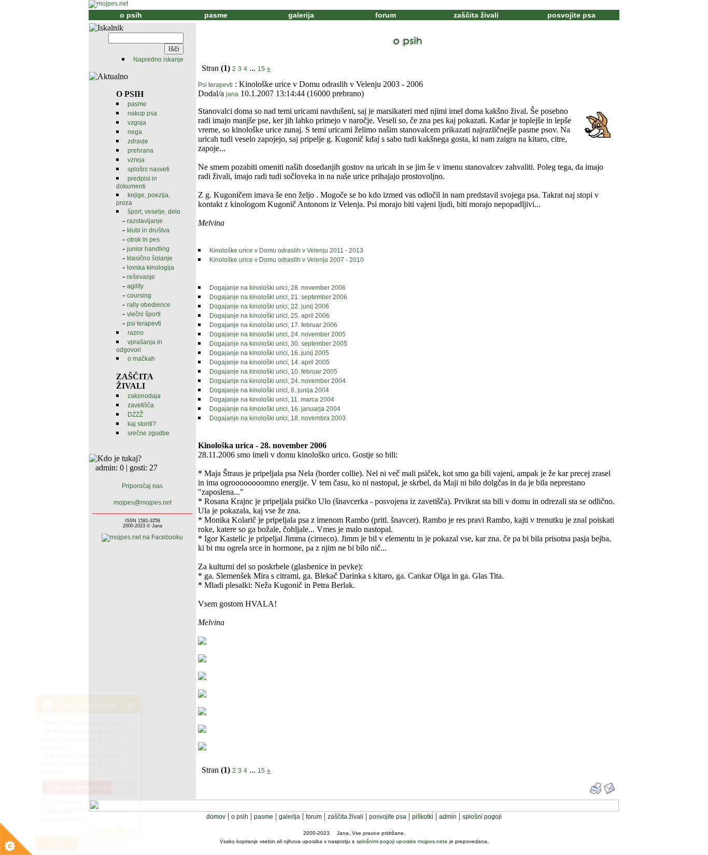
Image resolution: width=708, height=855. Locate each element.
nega (135, 132)
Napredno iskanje (158, 59)
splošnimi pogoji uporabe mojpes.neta (402, 841)
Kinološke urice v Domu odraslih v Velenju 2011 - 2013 (286, 250)
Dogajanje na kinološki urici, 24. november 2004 (277, 381)
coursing (139, 295)
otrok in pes (143, 239)
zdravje (138, 141)
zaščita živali (476, 15)
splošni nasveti (148, 169)
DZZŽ (135, 414)
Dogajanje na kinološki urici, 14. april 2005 (269, 362)
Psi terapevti (215, 85)
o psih (131, 15)
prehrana (140, 150)
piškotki (422, 816)
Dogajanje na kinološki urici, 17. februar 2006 (273, 325)
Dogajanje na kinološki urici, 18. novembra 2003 (277, 418)
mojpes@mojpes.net (143, 502)
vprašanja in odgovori (139, 345)
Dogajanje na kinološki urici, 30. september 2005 (278, 343)
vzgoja (137, 122)
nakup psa (142, 113)
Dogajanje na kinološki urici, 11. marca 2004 (271, 399)
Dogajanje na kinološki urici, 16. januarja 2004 (275, 408)
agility (135, 286)
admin (448, 816)
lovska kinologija (150, 267)
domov (215, 816)
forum (385, 15)
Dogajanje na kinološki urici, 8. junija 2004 (269, 390)
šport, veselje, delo (154, 211)
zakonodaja (144, 396)
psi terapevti (144, 323)
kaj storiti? (142, 424)
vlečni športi (144, 314)
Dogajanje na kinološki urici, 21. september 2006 (278, 297)
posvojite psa (571, 15)
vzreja (136, 160)
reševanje (141, 277)
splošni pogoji (482, 816)
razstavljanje (145, 221)
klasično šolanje (150, 258)
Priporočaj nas (142, 486)
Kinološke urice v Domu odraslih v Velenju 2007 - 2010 (286, 259)
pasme (216, 15)
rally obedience (149, 304)
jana (232, 94)
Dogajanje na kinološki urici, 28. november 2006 (277, 287)
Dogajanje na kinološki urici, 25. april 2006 (269, 315)
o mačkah (141, 358)
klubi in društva (148, 230)
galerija (301, 15)
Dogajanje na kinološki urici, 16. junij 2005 (269, 353)
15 (261, 68)
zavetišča (141, 405)
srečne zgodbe (148, 433)
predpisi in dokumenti (136, 182)
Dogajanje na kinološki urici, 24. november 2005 (277, 334)
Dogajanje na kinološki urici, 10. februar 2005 (273, 371)
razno (136, 332)
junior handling (148, 249)
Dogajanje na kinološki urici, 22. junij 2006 (269, 306)
